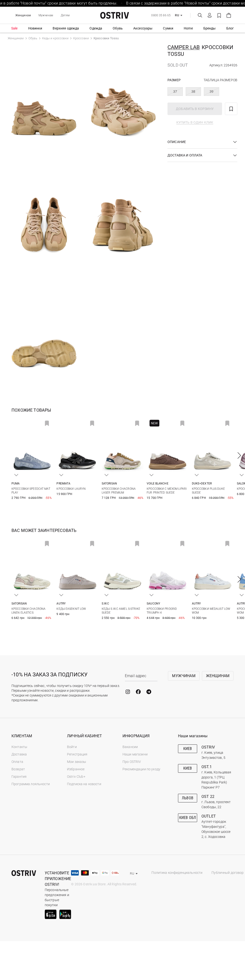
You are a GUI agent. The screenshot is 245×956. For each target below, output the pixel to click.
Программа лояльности (30, 784)
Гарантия (19, 776)
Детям (65, 15)
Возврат (18, 769)
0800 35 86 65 (161, 15)
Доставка (19, 754)
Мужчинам (46, 15)
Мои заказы (76, 762)
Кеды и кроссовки (55, 38)
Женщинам (23, 15)
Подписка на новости (84, 784)
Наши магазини (135, 754)
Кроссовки (81, 38)
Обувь (118, 28)
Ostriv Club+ (76, 776)
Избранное (75, 769)
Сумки (168, 28)
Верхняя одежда (66, 28)
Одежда (95, 28)
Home (188, 28)
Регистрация (77, 754)
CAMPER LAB (183, 47)
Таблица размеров (220, 80)
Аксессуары (142, 28)
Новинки (35, 28)
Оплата (17, 762)
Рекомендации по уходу (141, 769)
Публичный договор (228, 873)
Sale (14, 28)
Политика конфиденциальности (176, 873)
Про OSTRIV (131, 762)
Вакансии (130, 747)
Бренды (209, 28)
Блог (230, 28)
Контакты (19, 747)
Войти (72, 747)
